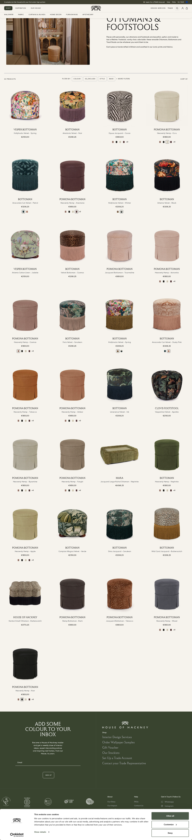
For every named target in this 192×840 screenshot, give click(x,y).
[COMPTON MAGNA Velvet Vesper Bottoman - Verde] (72, 524)
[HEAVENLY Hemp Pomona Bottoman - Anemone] (124, 142)
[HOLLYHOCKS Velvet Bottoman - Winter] (120, 175)
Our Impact (112, 805)
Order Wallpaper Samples (118, 742)
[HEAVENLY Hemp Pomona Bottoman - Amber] (72, 384)
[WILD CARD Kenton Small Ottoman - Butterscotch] (25, 593)
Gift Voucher (110, 747)
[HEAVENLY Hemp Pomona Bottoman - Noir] (116, 142)
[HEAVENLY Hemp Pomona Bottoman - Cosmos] (113, 142)
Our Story (111, 801)
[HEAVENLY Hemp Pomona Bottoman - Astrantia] (167, 245)
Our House (36, 8)
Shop (8, 8)
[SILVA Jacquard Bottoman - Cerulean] (120, 524)
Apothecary (88, 14)
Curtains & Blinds (37, 14)
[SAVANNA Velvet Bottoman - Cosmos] (72, 245)
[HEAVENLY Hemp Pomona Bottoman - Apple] (25, 524)
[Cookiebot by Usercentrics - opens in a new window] (16, 835)
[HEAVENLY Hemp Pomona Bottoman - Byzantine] (25, 454)
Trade (170, 8)
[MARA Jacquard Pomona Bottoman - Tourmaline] (120, 245)
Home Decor (55, 14)
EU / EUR (181, 2)
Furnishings (72, 14)
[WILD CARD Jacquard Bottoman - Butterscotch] (167, 524)
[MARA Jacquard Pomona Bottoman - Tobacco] (120, 593)
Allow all (170, 816)
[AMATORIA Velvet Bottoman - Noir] (72, 105)
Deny (170, 833)
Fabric (21, 14)
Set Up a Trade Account (117, 758)
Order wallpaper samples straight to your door (20, 2)
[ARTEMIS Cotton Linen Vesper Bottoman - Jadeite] (25, 245)
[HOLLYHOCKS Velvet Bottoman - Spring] (118, 211)
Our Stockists (111, 753)
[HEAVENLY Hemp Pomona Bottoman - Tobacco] (25, 384)
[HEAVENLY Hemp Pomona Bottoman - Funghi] (72, 454)
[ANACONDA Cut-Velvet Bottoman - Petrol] (25, 175)
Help (168, 2)
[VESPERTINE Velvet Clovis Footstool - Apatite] (167, 384)
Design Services (158, 8)
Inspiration (20, 8)
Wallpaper (8, 14)
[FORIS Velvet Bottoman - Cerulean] (72, 315)
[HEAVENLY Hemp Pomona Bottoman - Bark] (72, 593)
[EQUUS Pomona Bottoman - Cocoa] (120, 105)
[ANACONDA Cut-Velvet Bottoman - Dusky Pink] (27, 211)
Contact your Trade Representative (124, 763)
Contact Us (138, 805)
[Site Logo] (96, 8)
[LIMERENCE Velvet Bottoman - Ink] (120, 384)
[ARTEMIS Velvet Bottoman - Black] (167, 175)
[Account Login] (183, 8)
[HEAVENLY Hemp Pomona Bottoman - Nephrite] (167, 454)
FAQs (174, 2)
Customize (169, 824)
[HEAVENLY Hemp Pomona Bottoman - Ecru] (120, 142)
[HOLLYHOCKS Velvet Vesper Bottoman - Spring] (25, 105)
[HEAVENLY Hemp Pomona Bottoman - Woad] (167, 593)
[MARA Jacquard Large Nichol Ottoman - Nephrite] (120, 454)
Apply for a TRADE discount (155, 2)
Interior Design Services (117, 737)
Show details (40, 832)
